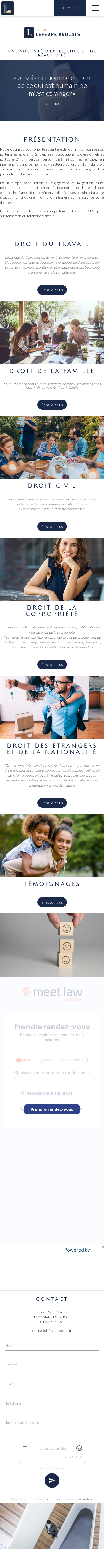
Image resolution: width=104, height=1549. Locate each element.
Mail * (9, 1384)
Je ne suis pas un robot (52, 1448)
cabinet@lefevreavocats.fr (52, 1330)
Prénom (11, 1365)
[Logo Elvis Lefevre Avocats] (7, 8)
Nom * (10, 1345)
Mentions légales (55, 1499)
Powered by (84, 1249)
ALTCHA (77, 1456)
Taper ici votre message (23, 1422)
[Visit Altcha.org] (79, 1449)
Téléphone (13, 1403)
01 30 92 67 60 (69, 7)
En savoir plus (52, 290)
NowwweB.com (85, 1499)
